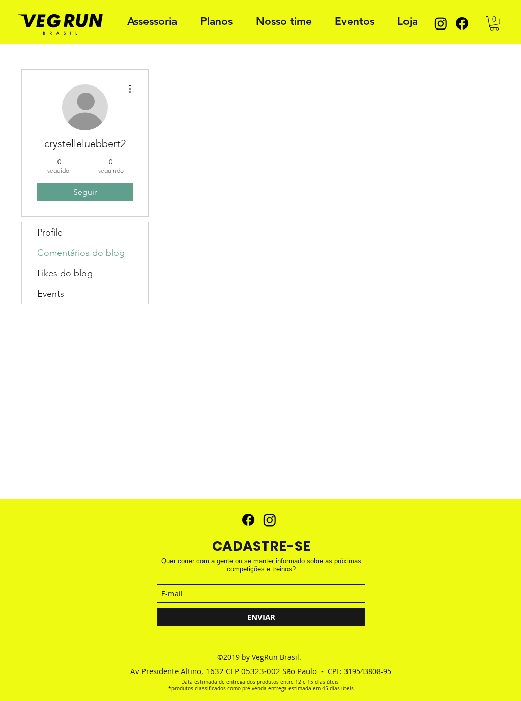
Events (50, 293)
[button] (494, 23)
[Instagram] (440, 23)
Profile (50, 232)
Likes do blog (65, 273)
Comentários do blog (81, 252)
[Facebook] (462, 23)
